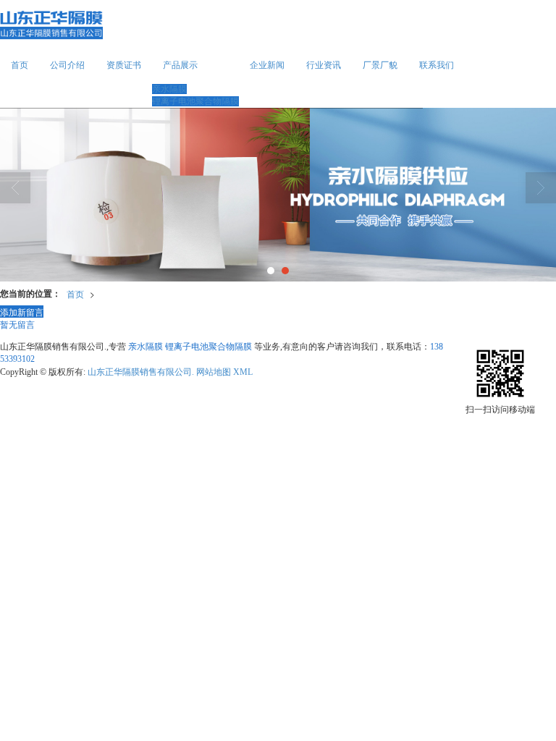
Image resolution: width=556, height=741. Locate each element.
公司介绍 (67, 65)
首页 (19, 65)
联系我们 (436, 65)
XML (243, 372)
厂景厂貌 (380, 65)
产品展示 (180, 65)
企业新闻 (267, 65)
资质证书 (123, 65)
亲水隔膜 (169, 89)
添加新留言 (21, 311)
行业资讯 (323, 65)
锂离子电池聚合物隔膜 (195, 101)
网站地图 (213, 372)
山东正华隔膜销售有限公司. (141, 372)
